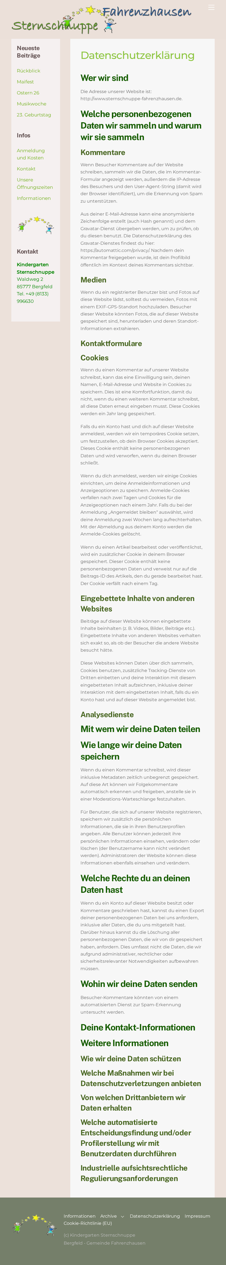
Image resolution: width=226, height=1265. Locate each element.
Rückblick (28, 71)
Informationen (34, 198)
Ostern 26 (28, 93)
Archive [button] (108, 1216)
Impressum (197, 1216)
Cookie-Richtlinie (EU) (88, 1223)
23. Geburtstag (34, 115)
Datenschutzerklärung (155, 1216)
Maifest (25, 82)
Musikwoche (31, 104)
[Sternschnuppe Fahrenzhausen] (102, 32)
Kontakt (26, 169)
